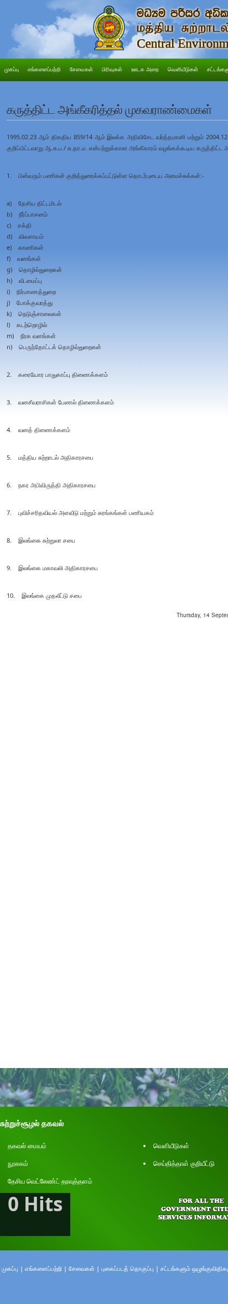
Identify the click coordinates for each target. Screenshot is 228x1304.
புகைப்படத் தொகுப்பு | (130, 1268)
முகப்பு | (12, 1268)
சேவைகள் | (84, 1268)
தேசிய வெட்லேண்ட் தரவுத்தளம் (50, 1181)
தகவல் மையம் (27, 1145)
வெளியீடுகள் (171, 1145)
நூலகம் (18, 1163)
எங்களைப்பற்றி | (46, 1268)
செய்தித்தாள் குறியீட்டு (184, 1163)
